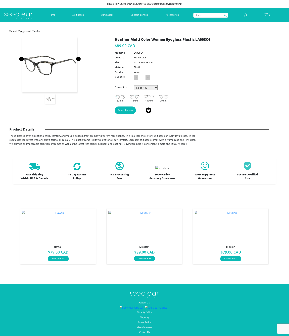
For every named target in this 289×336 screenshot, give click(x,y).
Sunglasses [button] (107, 14)
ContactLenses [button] (140, 14)
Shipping (144, 317)
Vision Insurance (144, 327)
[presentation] (11, 235)
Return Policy (144, 322)
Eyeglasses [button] (78, 14)
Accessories (172, 14)
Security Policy (144, 312)
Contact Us (144, 332)
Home (53, 14)
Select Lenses (125, 110)
